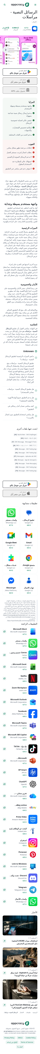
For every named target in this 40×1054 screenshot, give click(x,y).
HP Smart (22, 770)
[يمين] (6, 50)
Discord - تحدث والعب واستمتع (18, 876)
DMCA (20, 1038)
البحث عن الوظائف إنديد (18, 828)
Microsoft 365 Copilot (17, 734)
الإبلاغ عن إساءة (12, 1042)
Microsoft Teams (19, 723)
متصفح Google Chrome (29, 566)
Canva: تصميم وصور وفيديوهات (19, 653)
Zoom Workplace (19, 687)
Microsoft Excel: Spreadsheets (20, 665)
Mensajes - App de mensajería (25, 460)
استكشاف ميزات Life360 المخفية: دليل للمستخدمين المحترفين (24, 942)
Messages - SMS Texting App (25, 449)
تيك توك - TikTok (20, 746)
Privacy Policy (9, 1038)
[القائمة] (35, 5)
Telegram (22, 887)
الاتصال (21, 1012)
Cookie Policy (31, 1038)
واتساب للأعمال (21, 899)
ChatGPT (23, 781)
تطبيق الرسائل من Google (29, 521)
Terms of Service (27, 1042)
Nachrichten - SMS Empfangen (25, 435)
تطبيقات (28, 1012)
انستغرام (23, 840)
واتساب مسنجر (11, 520)
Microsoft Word (20, 629)
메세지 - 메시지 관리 (28, 438)
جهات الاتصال (29, 587)
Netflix (24, 676)
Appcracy (17, 4)
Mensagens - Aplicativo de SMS (25, 456)
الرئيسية (34, 1012)
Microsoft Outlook (18, 699)
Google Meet (11, 542)
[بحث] (5, 5)
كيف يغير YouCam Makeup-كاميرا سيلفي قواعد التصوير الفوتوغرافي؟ (23, 1006)
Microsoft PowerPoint (21, 759)
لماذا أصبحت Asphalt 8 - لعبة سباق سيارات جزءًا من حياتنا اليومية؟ (24, 974)
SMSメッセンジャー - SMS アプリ (24, 445)
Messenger (11, 587)
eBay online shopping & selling (18, 806)
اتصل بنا (20, 1047)
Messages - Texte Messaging (25, 463)
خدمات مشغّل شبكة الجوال (11, 566)
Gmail (29, 542)
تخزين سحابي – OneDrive (21, 794)
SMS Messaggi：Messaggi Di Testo (24, 442)
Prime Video (21, 817)
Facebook (22, 711)
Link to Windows (19, 864)
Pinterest (23, 852)
